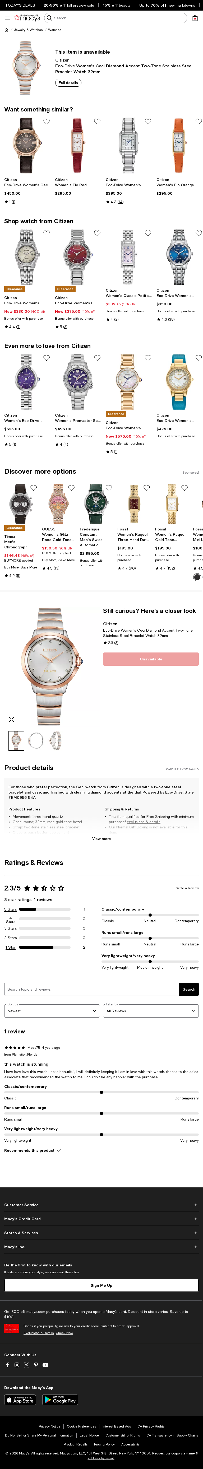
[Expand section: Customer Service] (101, 1205)
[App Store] (20, 1400)
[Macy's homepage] (6, 30)
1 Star (11, 947)
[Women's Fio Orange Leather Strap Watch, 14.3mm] (179, 145)
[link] (27, 190)
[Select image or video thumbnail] (16, 741)
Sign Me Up (101, 1285)
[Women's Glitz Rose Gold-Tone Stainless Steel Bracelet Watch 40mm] (59, 504)
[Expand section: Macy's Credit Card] (101, 1219)
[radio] (197, 577)
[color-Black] (197, 577)
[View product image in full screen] (11, 719)
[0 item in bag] (195, 18)
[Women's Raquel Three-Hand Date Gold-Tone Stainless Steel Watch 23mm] (134, 504)
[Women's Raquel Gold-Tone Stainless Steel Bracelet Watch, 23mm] (172, 504)
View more (101, 838)
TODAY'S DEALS (20, 5)
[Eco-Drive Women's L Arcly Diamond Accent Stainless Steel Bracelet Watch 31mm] (78, 257)
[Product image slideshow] (52, 667)
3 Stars (10, 928)
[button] (52, 679)
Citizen (62, 59)
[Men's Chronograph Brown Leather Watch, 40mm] (21, 504)
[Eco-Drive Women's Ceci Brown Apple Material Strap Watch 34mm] (27, 145)
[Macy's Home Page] (27, 18)
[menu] (7, 18)
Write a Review (187, 888)
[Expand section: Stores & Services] (101, 1233)
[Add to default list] (46, 121)
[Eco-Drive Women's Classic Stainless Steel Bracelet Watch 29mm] (179, 257)
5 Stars (10, 909)
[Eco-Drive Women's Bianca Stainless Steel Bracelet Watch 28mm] (129, 145)
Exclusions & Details (39, 1333)
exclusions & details (143, 822)
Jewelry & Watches (28, 30)
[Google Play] (60, 1400)
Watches (54, 30)
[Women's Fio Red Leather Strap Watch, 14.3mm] (78, 145)
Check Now (64, 1333)
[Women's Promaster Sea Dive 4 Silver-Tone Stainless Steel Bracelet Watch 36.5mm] (78, 382)
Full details (68, 82)
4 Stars (10, 918)
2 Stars (10, 938)
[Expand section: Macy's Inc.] (101, 1247)
